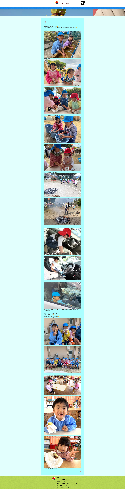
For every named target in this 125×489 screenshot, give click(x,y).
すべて (42, 15)
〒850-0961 (61, 481)
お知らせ (47, 15)
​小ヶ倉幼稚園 (64, 3)
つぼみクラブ (60, 15)
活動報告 (53, 15)
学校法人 (59, 477)
